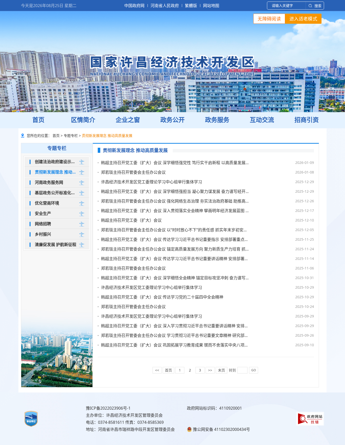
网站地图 (211, 5)
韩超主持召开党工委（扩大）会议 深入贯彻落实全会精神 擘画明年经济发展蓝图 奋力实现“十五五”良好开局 (175, 210)
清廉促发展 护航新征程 (55, 244)
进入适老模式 (303, 19)
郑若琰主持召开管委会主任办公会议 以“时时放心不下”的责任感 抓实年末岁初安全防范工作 (175, 230)
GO (253, 370)
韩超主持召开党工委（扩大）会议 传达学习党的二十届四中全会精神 (162, 297)
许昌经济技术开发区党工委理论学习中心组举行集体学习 (151, 182)
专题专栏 (71, 135)
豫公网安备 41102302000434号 (221, 429)
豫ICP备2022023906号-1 (108, 408)
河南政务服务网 (49, 182)
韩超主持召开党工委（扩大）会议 (131, 220)
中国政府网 (134, 5)
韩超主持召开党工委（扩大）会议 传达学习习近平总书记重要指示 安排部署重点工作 (175, 239)
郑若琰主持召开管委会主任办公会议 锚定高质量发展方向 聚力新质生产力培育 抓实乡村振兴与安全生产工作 (175, 249)
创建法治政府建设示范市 (56, 161)
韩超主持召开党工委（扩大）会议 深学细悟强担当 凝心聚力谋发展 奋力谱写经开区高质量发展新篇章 (175, 191)
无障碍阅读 (269, 19)
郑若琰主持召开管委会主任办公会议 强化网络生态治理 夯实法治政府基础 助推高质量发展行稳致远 (175, 201)
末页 (221, 370)
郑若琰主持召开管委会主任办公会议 (133, 172)
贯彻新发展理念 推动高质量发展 (56, 172)
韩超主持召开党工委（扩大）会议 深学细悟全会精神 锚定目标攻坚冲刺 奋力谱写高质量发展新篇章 (175, 278)
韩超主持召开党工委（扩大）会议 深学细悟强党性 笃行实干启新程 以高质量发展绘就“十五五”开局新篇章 (175, 162)
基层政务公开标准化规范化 (56, 192)
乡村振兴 (43, 234)
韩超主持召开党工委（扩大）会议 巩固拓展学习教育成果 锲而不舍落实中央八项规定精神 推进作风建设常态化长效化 (175, 345)
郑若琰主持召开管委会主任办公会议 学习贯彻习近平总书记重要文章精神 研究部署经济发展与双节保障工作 (175, 335)
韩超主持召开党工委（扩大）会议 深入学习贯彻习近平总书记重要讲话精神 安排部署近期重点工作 (175, 326)
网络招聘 (43, 224)
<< (157, 370)
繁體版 (191, 5)
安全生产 (43, 213)
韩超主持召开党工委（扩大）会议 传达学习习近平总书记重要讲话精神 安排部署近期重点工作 (175, 258)
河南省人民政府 (165, 5)
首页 (56, 135)
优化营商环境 (47, 203)
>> (210, 370)
